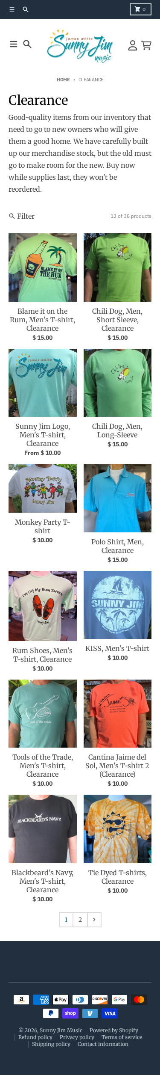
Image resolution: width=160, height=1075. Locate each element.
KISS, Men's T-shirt (117, 648)
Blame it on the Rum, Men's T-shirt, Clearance (42, 320)
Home (63, 80)
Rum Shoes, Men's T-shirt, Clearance (42, 654)
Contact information (103, 1044)
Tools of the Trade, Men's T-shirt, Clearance (42, 765)
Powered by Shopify (114, 1030)
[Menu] (14, 44)
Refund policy (35, 1037)
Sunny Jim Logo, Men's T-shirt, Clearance (42, 435)
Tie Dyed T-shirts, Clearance (117, 876)
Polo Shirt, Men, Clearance (117, 546)
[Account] (133, 45)
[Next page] (94, 920)
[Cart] (146, 45)
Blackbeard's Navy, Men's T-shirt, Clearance (42, 881)
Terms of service (122, 1037)
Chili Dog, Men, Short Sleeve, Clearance (117, 320)
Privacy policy (77, 1037)
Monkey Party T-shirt (42, 526)
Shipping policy (51, 1044)
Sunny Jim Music (61, 1030)
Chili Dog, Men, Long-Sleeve (117, 430)
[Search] (27, 44)
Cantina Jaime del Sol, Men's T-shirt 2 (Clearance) (117, 765)
